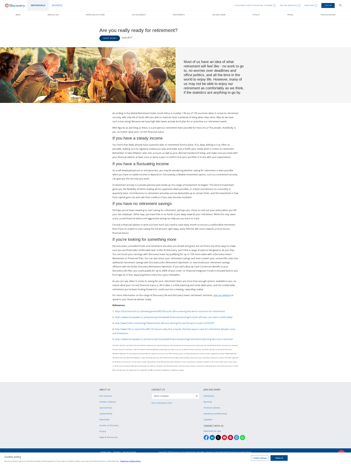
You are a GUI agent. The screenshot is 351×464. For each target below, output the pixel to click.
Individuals (209, 396)
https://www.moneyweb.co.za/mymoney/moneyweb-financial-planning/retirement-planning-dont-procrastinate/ (174, 339)
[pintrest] (230, 437)
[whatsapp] (242, 437)
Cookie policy (105, 452)
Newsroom (104, 419)
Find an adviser (328, 14)
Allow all (279, 458)
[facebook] (206, 437)
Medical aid (53, 14)
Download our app (212, 431)
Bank (18, 14)
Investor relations (107, 401)
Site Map (117, 452)
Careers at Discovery (109, 425)
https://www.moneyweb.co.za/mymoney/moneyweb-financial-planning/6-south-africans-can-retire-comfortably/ (174, 317)
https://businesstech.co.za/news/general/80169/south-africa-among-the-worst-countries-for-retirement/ (170, 311)
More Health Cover (95, 14)
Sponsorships (105, 407)
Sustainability (105, 413)
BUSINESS (57, 5)
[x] (218, 437)
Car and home (218, 14)
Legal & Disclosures (108, 437)
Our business (105, 396)
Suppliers (208, 419)
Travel (290, 14)
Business (208, 401)
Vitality (256, 14)
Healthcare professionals (215, 413)
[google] (224, 437)
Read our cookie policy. (130, 461)
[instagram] (236, 437)
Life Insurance (138, 14)
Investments (179, 14)
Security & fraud (129, 452)
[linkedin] (212, 437)
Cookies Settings (260, 458)
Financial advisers (212, 407)
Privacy (102, 431)
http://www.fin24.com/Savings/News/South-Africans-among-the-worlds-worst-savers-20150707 (165, 323)
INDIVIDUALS (38, 5)
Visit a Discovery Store (162, 403)
